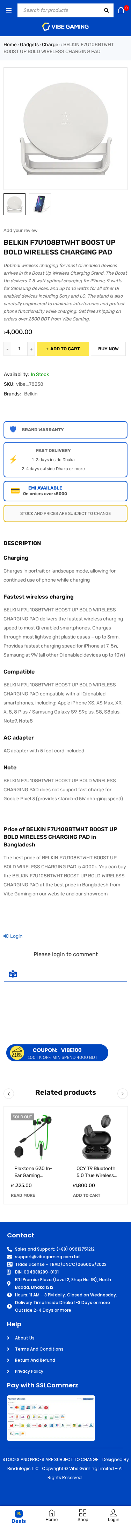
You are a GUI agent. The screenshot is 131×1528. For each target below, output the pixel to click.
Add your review (20, 230)
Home (10, 45)
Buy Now (108, 348)
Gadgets (29, 45)
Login (15, 936)
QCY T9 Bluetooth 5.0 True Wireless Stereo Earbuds (96, 1175)
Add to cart (65, 348)
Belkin (30, 394)
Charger (51, 45)
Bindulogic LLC (23, 1468)
